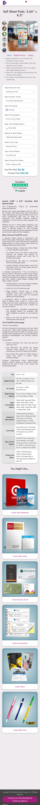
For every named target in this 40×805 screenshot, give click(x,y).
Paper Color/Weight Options (14, 124)
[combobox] (20, 92)
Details (9, 55)
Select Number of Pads (13, 97)
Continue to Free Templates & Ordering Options (20, 799)
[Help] (18, 106)
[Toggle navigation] (35, 2)
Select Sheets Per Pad (12, 88)
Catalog (30, 55)
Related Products (20, 55)
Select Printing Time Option (14, 160)
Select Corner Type (11, 142)
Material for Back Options (13, 133)
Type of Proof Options (12, 151)
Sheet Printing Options (12, 115)
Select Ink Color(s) (11, 106)
